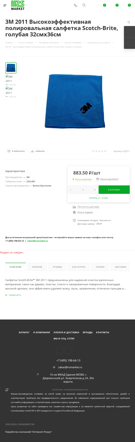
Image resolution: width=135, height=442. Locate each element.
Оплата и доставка (66, 332)
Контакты (102, 332)
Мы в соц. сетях (64, 338)
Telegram (68, 350)
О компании (41, 332)
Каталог (24, 332)
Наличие (37, 267)
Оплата (100, 267)
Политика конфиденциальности (70, 389)
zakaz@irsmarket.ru (70, 367)
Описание (15, 267)
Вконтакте (59, 350)
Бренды (88, 332)
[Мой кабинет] (92, 5)
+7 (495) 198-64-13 (68, 360)
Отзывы (57, 267)
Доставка (120, 267)
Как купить (78, 267)
